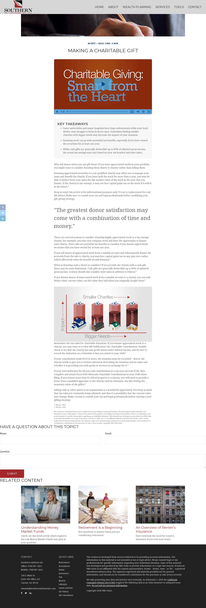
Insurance (64, 573)
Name (3, 433)
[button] (113, 7)
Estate (61, 570)
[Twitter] (3, 213)
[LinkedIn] (3, 218)
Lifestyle (63, 584)
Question (5, 451)
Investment (64, 566)
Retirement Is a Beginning (100, 527)
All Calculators (66, 595)
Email (108, 433)
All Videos (64, 591)
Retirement (64, 562)
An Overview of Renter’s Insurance (156, 529)
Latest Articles (66, 588)
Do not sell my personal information (109, 585)
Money (62, 581)
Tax (60, 577)
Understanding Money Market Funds (40, 529)
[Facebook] (3, 207)
